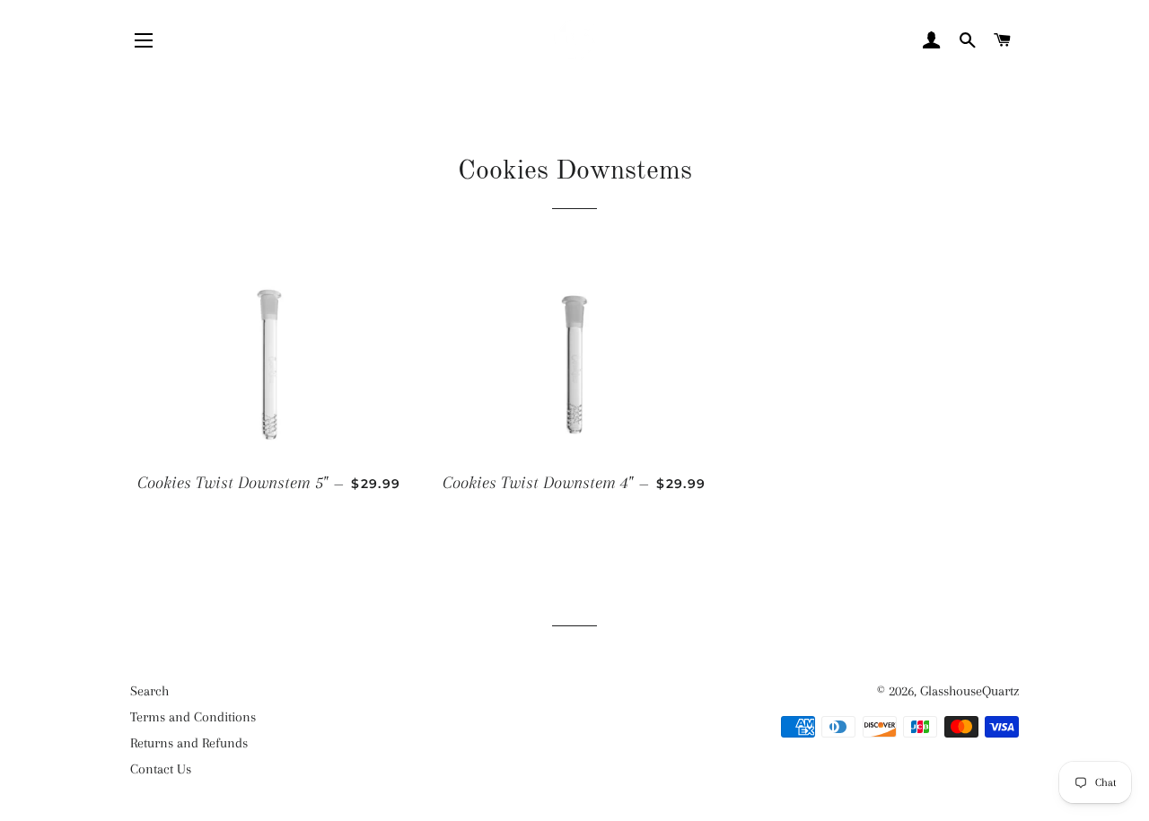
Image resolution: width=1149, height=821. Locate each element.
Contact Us (160, 769)
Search (149, 691)
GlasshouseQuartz (969, 691)
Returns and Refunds (189, 743)
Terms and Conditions (193, 717)
